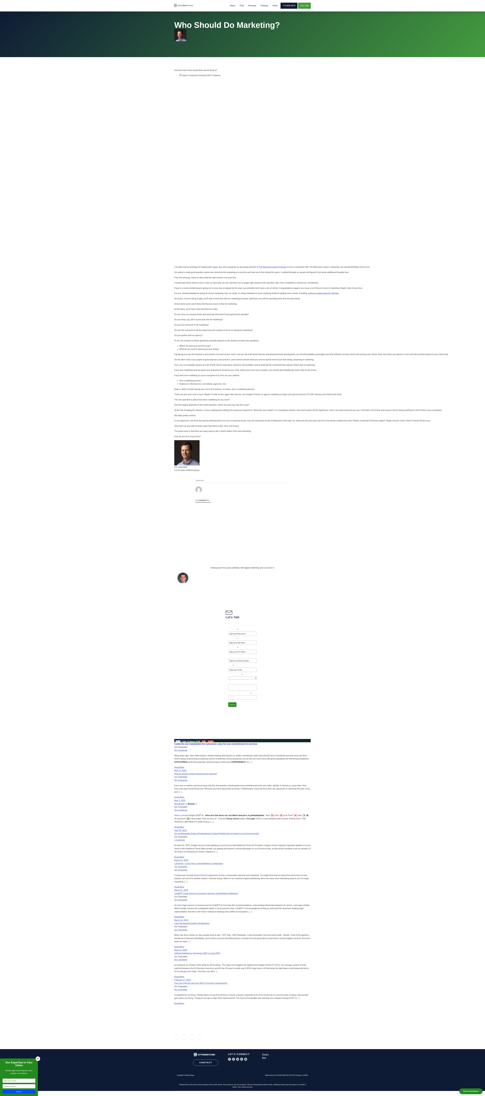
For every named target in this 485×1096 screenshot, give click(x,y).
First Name (233, 629)
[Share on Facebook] (184, 1037)
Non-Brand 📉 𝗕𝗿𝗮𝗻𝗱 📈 (185, 804)
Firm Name (233, 647)
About (232, 6)
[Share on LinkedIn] (177, 1037)
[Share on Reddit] (199, 1037)
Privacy (265, 1054)
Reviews (252, 6)
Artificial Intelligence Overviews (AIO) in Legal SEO (197, 953)
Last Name (233, 638)
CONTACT (205, 1062)
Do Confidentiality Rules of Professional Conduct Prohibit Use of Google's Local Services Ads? (216, 833)
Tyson (215, 267)
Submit (232, 704)
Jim (220, 267)
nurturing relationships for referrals (323, 293)
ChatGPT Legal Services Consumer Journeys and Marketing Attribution (206, 893)
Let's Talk (304, 6)
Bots (264, 1058)
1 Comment (179, 840)
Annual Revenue (235, 674)
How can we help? (235, 682)
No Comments (180, 750)
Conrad (230, 267)
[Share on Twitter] (191, 1037)
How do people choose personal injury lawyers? (195, 774)
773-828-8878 (289, 6)
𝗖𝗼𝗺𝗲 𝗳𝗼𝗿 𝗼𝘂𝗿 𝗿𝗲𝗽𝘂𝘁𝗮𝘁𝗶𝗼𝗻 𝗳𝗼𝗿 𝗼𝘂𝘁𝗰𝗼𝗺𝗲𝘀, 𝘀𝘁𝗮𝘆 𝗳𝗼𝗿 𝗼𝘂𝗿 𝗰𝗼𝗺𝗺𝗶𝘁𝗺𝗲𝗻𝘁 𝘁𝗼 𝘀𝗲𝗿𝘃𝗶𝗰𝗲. (216, 744)
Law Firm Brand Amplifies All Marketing (191, 923)
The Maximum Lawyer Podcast (272, 267)
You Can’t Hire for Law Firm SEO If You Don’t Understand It (200, 983)
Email (231, 665)
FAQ (242, 6)
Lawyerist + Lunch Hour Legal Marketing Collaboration (198, 863)
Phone (230, 656)
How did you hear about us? (239, 693)
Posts (275, 6)
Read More (179, 767)
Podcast (264, 6)
